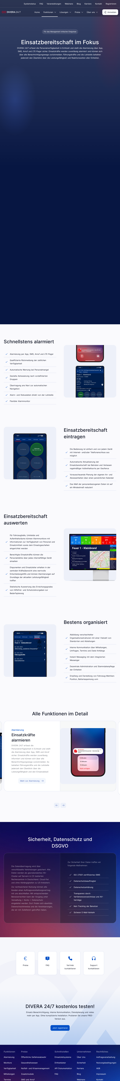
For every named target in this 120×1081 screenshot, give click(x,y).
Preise (24, 1051)
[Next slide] (63, 805)
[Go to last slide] (57, 805)
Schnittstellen (62, 1051)
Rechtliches (102, 1051)
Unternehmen (84, 1051)
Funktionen (9, 1051)
